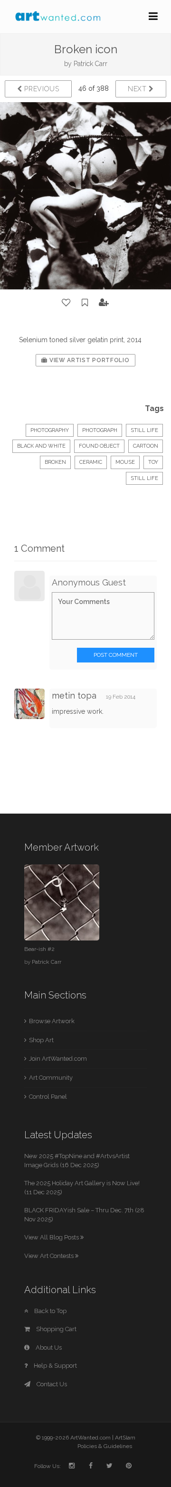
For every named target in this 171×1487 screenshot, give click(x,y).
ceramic (90, 462)
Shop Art (41, 1040)
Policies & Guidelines (104, 1446)
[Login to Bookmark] (85, 302)
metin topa (74, 695)
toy (153, 462)
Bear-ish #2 (39, 949)
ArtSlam (125, 1437)
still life (144, 478)
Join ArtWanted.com (58, 1058)
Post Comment (116, 655)
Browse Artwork (52, 1021)
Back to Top (49, 1310)
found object (99, 446)
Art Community (51, 1077)
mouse (125, 462)
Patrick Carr (90, 63)
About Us (48, 1347)
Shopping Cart (55, 1329)
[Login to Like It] (66, 302)
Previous (40, 89)
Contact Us (51, 1384)
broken (55, 462)
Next (138, 89)
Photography (49, 430)
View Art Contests (49, 1255)
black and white (41, 446)
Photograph (99, 430)
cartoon (145, 446)
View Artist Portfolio (88, 360)
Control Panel (48, 1096)
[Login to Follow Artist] (104, 302)
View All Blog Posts (52, 1237)
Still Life (144, 430)
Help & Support (54, 1365)
